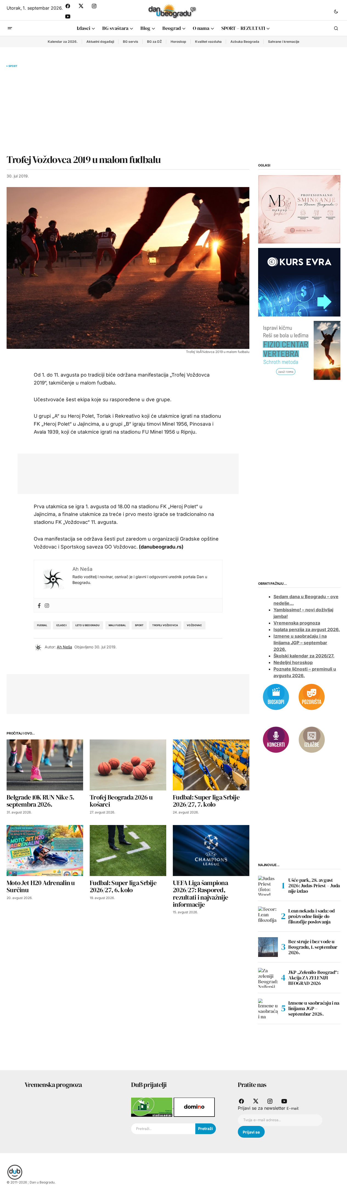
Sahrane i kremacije (283, 41)
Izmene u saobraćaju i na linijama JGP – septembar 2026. (300, 642)
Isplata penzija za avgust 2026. (306, 629)
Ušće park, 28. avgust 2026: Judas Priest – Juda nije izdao (314, 885)
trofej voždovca (165, 625)
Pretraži (205, 1128)
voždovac (194, 625)
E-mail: (293, 1108)
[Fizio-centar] (299, 350)
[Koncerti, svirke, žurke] (276, 739)
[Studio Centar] (152, 1106)
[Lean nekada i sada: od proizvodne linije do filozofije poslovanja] (268, 916)
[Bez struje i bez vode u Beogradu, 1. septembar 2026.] (268, 947)
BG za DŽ (154, 41)
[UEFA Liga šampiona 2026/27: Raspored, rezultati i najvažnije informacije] (211, 850)
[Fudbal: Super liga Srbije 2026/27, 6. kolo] (128, 850)
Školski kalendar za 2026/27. (303, 656)
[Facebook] (39, 605)
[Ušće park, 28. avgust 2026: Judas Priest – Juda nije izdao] (268, 885)
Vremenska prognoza (296, 623)
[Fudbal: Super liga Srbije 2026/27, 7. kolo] (211, 764)
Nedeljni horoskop (293, 662)
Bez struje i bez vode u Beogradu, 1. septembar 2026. (312, 947)
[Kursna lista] (299, 209)
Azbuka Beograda (244, 41)
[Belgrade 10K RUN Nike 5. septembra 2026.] (45, 764)
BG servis (130, 41)
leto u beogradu (87, 625)
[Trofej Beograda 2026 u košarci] (128, 764)
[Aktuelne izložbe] (311, 739)
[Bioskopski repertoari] (276, 696)
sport (139, 625)
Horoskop (178, 41)
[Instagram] (46, 605)
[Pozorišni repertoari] (311, 696)
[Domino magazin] (194, 1106)
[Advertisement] (128, 110)
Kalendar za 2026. (63, 41)
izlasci (61, 625)
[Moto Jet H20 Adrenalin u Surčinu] (45, 850)
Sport (13, 66)
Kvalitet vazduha (208, 41)
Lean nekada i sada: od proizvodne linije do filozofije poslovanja (311, 916)
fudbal (42, 625)
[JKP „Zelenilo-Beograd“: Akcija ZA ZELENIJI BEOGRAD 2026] (268, 978)
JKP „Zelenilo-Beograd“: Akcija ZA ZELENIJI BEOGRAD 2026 (313, 978)
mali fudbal (117, 625)
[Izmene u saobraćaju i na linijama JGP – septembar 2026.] (268, 1008)
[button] (336, 11)
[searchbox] (163, 1128)
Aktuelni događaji (100, 41)
